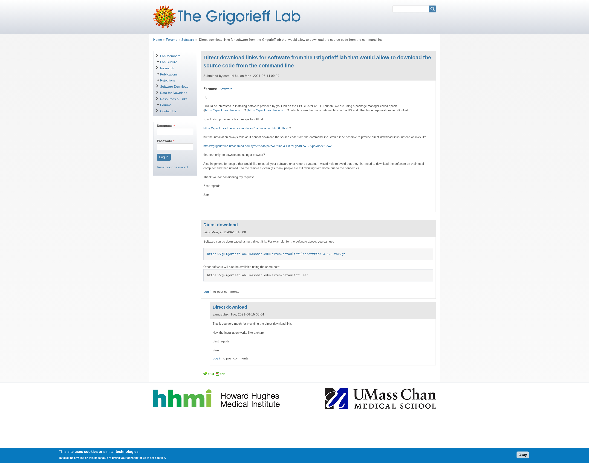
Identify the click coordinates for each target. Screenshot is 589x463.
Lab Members (170, 56)
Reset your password (172, 167)
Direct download (220, 224)
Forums (171, 39)
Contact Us (168, 111)
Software (187, 39)
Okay (523, 455)
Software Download (174, 86)
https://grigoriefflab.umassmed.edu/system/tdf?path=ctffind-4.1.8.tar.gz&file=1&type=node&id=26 (268, 146)
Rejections (167, 80)
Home (157, 39)
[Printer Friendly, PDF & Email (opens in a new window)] (214, 374)
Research (167, 68)
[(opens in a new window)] (217, 398)
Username (165, 125)
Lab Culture (168, 62)
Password (164, 141)
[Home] (228, 17)
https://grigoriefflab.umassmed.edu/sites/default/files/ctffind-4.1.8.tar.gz (276, 254)
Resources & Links (173, 99)
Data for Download (173, 93)
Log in (207, 291)
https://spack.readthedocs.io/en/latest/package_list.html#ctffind (245, 128)
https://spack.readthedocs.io (224, 110)
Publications (169, 74)
